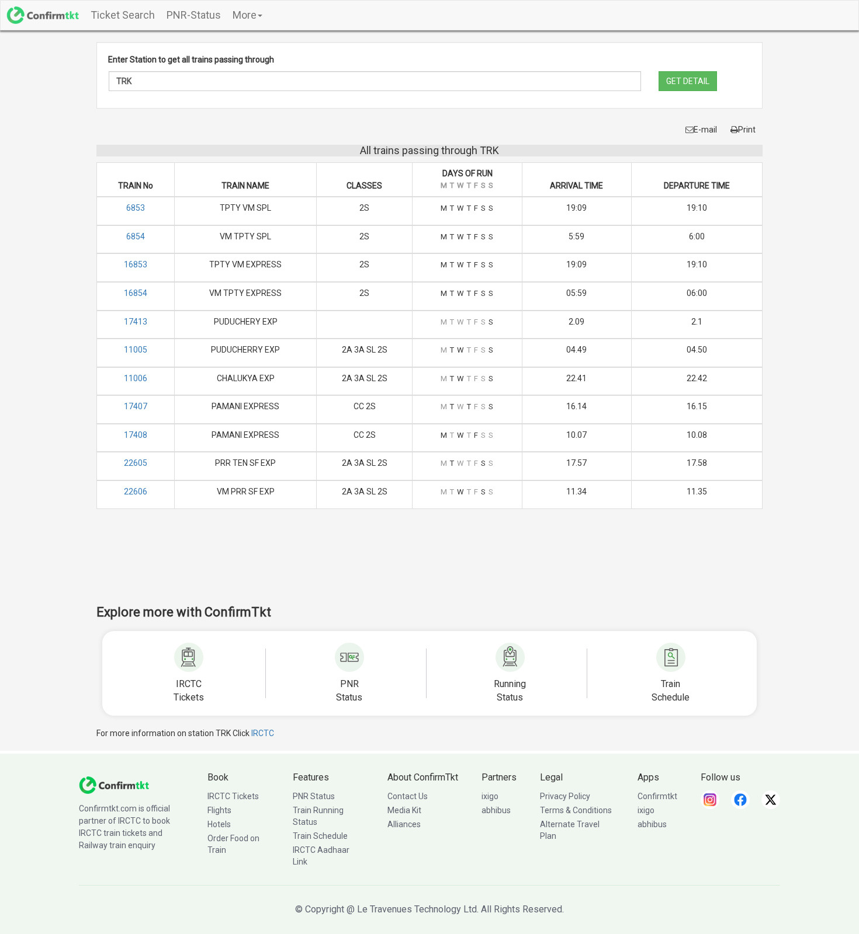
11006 (135, 378)
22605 (135, 463)
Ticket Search (123, 15)
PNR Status (314, 796)
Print (747, 129)
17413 (135, 321)
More (245, 15)
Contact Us (407, 796)
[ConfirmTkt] (114, 784)
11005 (135, 349)
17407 (135, 406)
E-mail (705, 129)
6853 (135, 207)
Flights (219, 810)
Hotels (219, 824)
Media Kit (404, 810)
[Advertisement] (429, 564)
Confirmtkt (657, 796)
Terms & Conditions (576, 810)
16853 (135, 264)
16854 (135, 293)
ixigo (490, 796)
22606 (135, 491)
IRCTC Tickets (233, 796)
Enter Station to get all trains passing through (191, 59)
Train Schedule (320, 836)
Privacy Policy (565, 796)
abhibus (496, 810)
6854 (135, 236)
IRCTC (262, 733)
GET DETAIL (687, 81)
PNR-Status (194, 15)
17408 (135, 435)
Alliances (404, 824)
